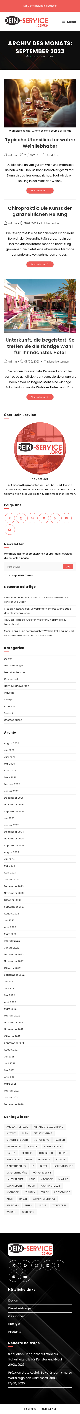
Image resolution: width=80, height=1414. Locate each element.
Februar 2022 (12, 1015)
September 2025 (14, 811)
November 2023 (14, 893)
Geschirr (27, 1153)
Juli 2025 (9, 818)
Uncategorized (13, 720)
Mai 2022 (9, 995)
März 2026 (10, 777)
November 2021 (13, 1029)
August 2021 (11, 1049)
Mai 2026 (9, 763)
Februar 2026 (12, 784)
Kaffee (43, 1166)
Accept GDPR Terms (21, 575)
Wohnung (28, 1212)
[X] (10, 518)
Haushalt (44, 1159)
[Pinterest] (55, 518)
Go (68, 566)
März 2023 (10, 934)
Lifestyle (9, 699)
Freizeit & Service (14, 672)
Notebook (13, 1192)
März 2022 (10, 1009)
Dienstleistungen (58, 361)
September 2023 (14, 906)
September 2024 (14, 845)
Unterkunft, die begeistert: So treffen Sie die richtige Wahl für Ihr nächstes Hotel (40, 346)
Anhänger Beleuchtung (48, 1126)
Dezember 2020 (14, 1104)
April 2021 (9, 1077)
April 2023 (10, 927)
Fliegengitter (52, 1146)
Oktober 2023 (12, 900)
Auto (25, 1133)
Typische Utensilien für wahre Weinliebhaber (40, 143)
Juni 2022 (9, 988)
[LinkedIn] (44, 518)
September (47, 56)
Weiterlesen (42, 191)
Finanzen (33, 1146)
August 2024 (11, 852)
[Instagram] (32, 518)
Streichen (13, 1205)
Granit (63, 1153)
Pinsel (10, 1198)
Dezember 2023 (14, 886)
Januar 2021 (11, 1097)
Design (8, 658)
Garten (11, 1153)
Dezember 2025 (14, 798)
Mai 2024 (9, 866)
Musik (31, 1185)
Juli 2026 (9, 750)
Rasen (23, 1198)
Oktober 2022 (12, 968)
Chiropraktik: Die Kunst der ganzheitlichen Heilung (40, 211)
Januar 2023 (11, 947)
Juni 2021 (9, 1063)
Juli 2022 (9, 981)
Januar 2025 (11, 825)
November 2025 (14, 804)
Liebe (32, 1179)
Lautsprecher (15, 1179)
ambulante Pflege (17, 1126)
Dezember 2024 (14, 832)
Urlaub (42, 1205)
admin (12, 155)
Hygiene (60, 1159)
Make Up (63, 1179)
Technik (8, 713)
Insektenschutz (16, 1166)
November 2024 (14, 838)
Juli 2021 (9, 1056)
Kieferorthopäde (17, 1172)
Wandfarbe (59, 1205)
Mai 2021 (9, 1070)
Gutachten (14, 1159)
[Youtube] (10, 529)
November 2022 (14, 961)
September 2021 (14, 1043)
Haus (29, 1159)
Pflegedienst (62, 1192)
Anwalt (11, 1133)
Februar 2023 (12, 941)
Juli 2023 (9, 920)
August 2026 (11, 743)
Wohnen (11, 1212)
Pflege (45, 1192)
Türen (28, 1205)
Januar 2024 (11, 879)
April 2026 (10, 770)
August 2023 (11, 913)
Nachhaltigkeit (50, 1185)
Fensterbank (14, 1146)
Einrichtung (41, 1139)
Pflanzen (30, 1192)
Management (14, 1185)
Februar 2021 (11, 1090)
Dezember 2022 (14, 954)
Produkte (53, 155)
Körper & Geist (42, 1172)
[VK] (66, 518)
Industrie (9, 693)
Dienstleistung (43, 1133)
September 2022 (14, 975)
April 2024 (10, 872)
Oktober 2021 (12, 1036)
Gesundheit (53, 223)
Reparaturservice (44, 1198)
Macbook (47, 1179)
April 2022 (10, 1002)
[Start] (27, 56)
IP (33, 1166)
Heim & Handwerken (16, 686)
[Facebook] (21, 518)
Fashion (60, 1139)
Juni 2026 (9, 757)
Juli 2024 (9, 859)
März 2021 (10, 1084)
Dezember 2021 (13, 1022)
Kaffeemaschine (63, 1166)
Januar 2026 (11, 791)
